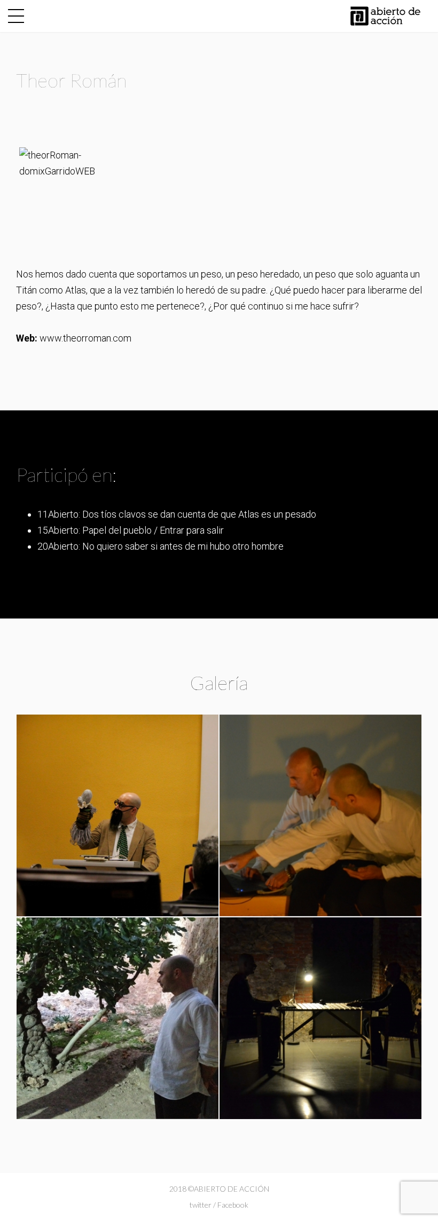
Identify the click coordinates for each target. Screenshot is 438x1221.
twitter (201, 1204)
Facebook (232, 1204)
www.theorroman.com (85, 338)
